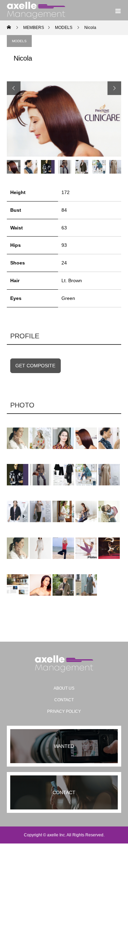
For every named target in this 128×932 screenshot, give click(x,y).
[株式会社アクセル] (64, 663)
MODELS (19, 41)
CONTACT (64, 699)
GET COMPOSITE (35, 365)
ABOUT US (64, 688)
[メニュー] (118, 10)
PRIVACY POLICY (64, 711)
